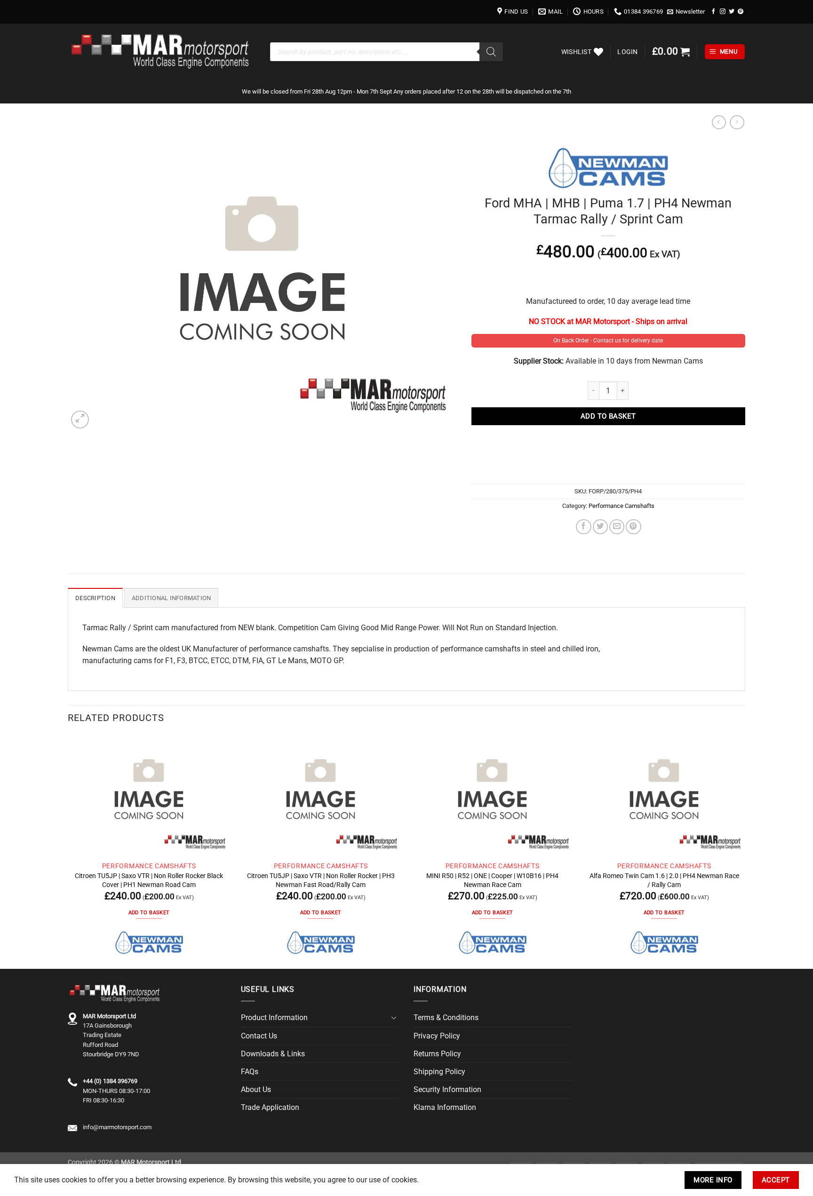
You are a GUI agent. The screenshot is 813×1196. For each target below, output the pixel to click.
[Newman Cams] (149, 942)
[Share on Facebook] (583, 526)
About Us (256, 1089)
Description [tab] (95, 598)
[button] (686, 12)
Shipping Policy (439, 1071)
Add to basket (608, 416)
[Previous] (68, 851)
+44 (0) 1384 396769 (110, 1081)
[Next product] (719, 122)
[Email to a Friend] (616, 526)
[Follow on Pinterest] (740, 11)
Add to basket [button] (148, 913)
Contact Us (259, 1035)
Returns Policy (437, 1053)
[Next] (745, 851)
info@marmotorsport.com (117, 1127)
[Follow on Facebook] (714, 11)
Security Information (447, 1089)
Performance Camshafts (621, 505)
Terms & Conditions (446, 1017)
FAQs (249, 1071)
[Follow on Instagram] (722, 11)
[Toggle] (393, 1017)
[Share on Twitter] (600, 526)
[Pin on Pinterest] (633, 526)
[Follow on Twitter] (731, 11)
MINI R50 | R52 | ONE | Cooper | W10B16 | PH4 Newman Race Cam (492, 880)
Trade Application (270, 1107)
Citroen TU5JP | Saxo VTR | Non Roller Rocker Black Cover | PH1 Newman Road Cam (149, 880)
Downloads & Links (273, 1053)
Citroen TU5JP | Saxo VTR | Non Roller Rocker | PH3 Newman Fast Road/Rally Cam (321, 880)
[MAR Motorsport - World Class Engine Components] (162, 52)
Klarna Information (445, 1107)
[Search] (491, 51)
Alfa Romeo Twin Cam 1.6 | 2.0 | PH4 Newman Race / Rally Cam (664, 880)
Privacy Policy (437, 1035)
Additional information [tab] (171, 598)
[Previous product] (737, 122)
